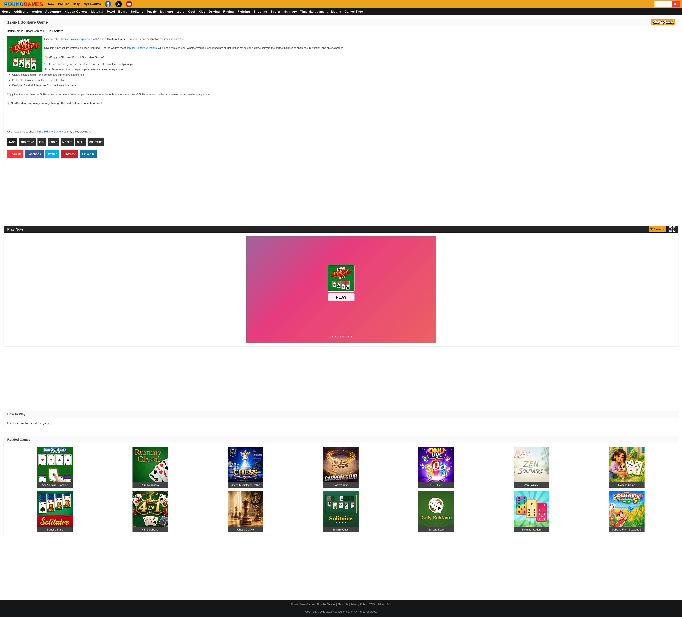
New (51, 4)
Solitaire (137, 11)
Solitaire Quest (340, 529)
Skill (80, 142)
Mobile (336, 11)
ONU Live (436, 484)
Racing (228, 11)
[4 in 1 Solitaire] (150, 506)
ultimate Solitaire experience (76, 38)
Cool (191, 11)
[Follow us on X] (118, 4)
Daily (76, 4)
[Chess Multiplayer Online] (245, 462)
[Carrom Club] (341, 462)
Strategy (290, 11)
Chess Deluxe (245, 529)
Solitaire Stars (55, 529)
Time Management (314, 11)
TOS (372, 604)
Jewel (110, 11)
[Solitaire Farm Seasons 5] (627, 506)
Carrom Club (340, 484)
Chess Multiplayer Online (245, 484)
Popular (63, 4)
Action (37, 11)
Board (123, 11)
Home (6, 11)
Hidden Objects (76, 11)
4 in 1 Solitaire (150, 529)
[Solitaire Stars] (55, 506)
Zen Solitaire (531, 484)
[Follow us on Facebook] (108, 4)
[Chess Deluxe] (245, 506)
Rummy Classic (150, 484)
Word (181, 11)
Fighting (243, 11)
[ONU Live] (436, 462)
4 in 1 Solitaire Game (49, 131)
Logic (53, 142)
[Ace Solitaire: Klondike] (55, 462)
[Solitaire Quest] (341, 506)
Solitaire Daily (436, 529)
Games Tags (354, 11)
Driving (214, 11)
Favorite (659, 229)
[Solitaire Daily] (436, 506)
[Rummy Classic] (150, 462)
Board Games (34, 30)
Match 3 (97, 11)
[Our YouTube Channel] (129, 4)
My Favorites (92, 4)
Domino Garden (531, 529)
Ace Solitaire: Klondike (55, 484)
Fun (41, 142)
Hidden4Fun (384, 604)
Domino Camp (626, 484)
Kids (202, 11)
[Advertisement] (645, 62)
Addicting (21, 11)
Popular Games (326, 604)
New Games (307, 604)
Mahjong (166, 11)
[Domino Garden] (531, 506)
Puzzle (152, 11)
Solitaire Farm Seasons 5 (626, 529)
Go (676, 4)
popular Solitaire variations (141, 47)
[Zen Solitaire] (531, 462)
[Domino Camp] (627, 462)
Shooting (260, 11)
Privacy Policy (358, 604)
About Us (342, 604)
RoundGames (15, 30)
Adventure (53, 11)
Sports (276, 11)
